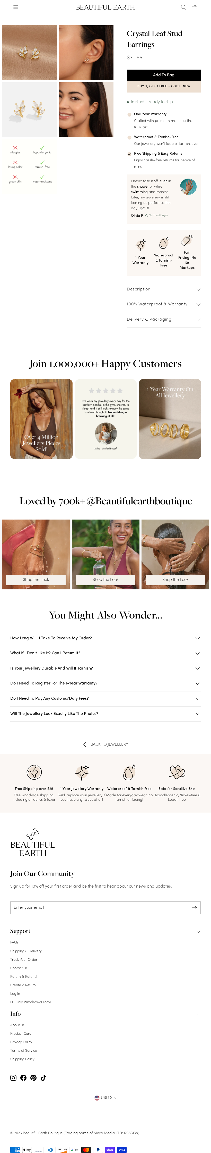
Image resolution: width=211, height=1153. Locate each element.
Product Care (20, 1033)
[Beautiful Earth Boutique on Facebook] (23, 1077)
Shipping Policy (22, 1059)
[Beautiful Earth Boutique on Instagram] (13, 1077)
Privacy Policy (21, 1042)
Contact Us (19, 968)
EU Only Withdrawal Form (30, 1002)
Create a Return (23, 985)
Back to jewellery (110, 744)
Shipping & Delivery (26, 951)
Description (139, 289)
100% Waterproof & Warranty (157, 304)
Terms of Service (23, 1050)
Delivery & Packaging (149, 320)
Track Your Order (23, 960)
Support (20, 932)
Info (15, 1014)
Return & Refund (23, 977)
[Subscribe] (194, 908)
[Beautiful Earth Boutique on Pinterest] (33, 1077)
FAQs (14, 942)
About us (17, 1025)
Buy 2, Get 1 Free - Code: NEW (163, 86)
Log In (15, 994)
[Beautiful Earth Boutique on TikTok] (43, 1077)
